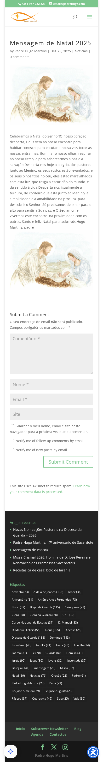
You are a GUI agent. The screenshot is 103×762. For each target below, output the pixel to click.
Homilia (74, 653)
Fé (36, 653)
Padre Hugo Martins (31, 51)
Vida (79, 698)
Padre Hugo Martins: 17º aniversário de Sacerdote (53, 542)
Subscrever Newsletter (49, 728)
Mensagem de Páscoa (30, 550)
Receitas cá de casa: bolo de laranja (41, 570)
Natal (18, 676)
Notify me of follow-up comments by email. (50, 441)
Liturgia (20, 668)
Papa (55, 683)
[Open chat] (10, 751)
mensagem (44, 668)
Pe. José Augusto (59, 691)
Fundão (82, 645)
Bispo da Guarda (45, 607)
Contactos (58, 734)
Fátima (19, 653)
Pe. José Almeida (26, 691)
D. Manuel (68, 622)
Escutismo (21, 645)
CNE (68, 615)
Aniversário (22, 600)
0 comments (19, 57)
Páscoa (19, 698)
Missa (67, 668)
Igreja (18, 660)
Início (20, 728)
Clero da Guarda (44, 615)
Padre (79, 676)
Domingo (60, 638)
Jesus (36, 660)
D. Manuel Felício (26, 630)
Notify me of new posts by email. (42, 450)
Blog (77, 728)
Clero (18, 615)
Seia (63, 698)
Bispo (18, 607)
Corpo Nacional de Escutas (32, 622)
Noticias (81, 51)
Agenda (37, 734)
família (43, 645)
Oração (59, 676)
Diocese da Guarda (28, 638)
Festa (62, 645)
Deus (52, 630)
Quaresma (42, 698)
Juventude (76, 660)
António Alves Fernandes (57, 600)
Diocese (73, 630)
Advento (20, 592)
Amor (74, 592)
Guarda (54, 653)
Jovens (55, 660)
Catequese (75, 607)
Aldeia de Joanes (48, 592)
